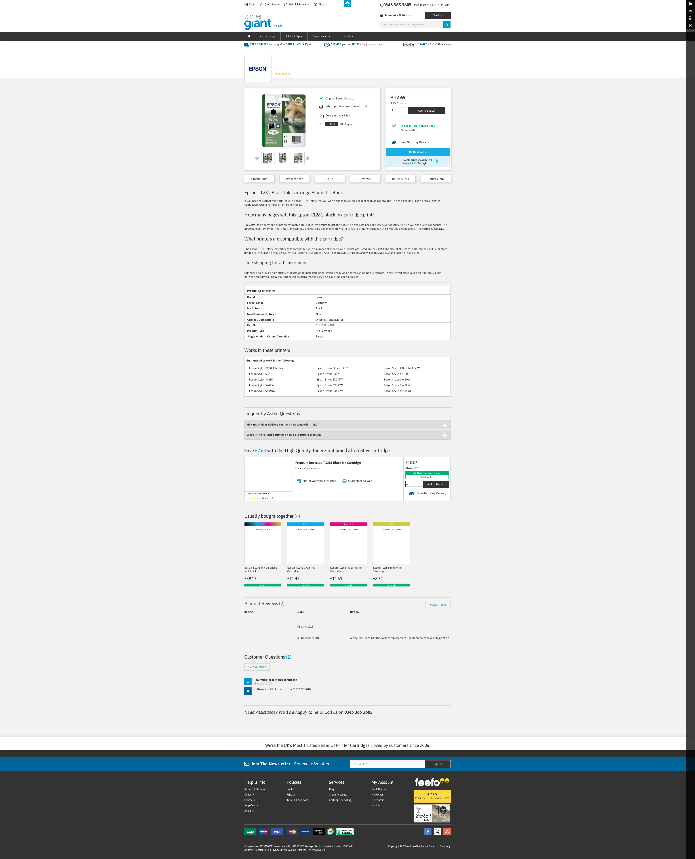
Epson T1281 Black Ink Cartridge (311, 51)
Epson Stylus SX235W (330, 379)
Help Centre (251, 805)
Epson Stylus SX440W (262, 390)
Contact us (250, 800)
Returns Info (436, 178)
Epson (282, 51)
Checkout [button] (438, 15)
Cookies (291, 789)
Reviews (365, 178)
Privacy (291, 794)
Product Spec (294, 178)
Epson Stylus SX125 (328, 373)
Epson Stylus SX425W (262, 385)
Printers (348, 36)
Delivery (249, 794)
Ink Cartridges (294, 36)
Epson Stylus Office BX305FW (402, 368)
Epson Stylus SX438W (397, 385)
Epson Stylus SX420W (397, 379)
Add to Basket (426, 110)
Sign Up (438, 764)
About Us (249, 810)
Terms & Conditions (297, 800)
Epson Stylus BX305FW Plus (266, 368)
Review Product (438, 604)
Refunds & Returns (254, 789)
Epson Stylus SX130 (396, 373)
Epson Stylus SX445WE (398, 390)
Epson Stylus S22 (259, 373)
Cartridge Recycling (340, 800)
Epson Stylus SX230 (261, 379)
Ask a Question (326, 67)
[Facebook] (426, 831)
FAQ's (329, 178)
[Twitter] (436, 831)
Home (248, 51)
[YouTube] (446, 831)
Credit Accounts (338, 794)
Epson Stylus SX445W (330, 390)
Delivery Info (400, 178)
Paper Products (321, 36)
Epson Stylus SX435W (330, 385)
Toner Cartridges (266, 36)
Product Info (259, 178)
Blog (331, 789)
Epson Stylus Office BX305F (333, 368)
